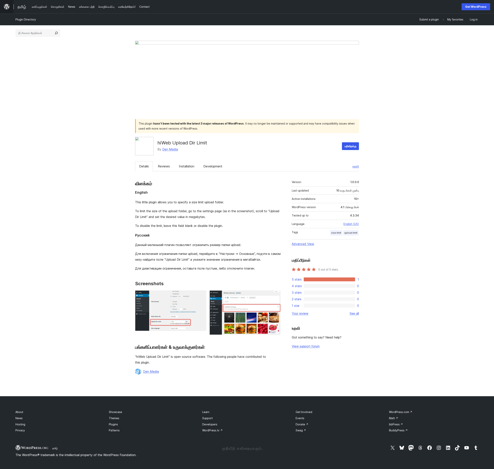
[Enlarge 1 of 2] (201, 296)
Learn (205, 412)
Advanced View (303, 244)
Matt (393, 418)
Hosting (20, 424)
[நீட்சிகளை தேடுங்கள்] (56, 33)
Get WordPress (475, 6)
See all (354, 313)
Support (207, 418)
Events (300, 418)
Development (212, 166)
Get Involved (304, 412)
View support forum (306, 346)
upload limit (350, 232)
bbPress (396, 424)
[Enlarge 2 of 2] (275, 296)
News (19, 418)
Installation (186, 166)
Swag (301, 430)
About (19, 412)
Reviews (164, 166)
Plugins (113, 424)
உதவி (355, 166)
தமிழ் (55, 448)
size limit (336, 232)
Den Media (170, 149)
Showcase (115, 412)
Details (144, 166)
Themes (114, 418)
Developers (209, 424)
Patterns (114, 430)
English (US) (351, 224)
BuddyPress (398, 430)
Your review (300, 313)
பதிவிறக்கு (350, 146)
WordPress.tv (212, 430)
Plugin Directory (25, 19)
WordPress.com (400, 412)
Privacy (20, 430)
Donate (302, 424)
